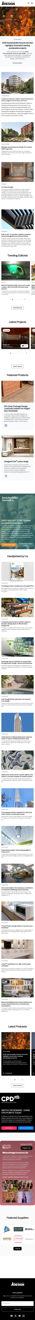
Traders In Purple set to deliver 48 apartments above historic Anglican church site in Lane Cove (17, 99)
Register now (27, 1148)
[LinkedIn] (19, 1316)
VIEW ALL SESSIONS (26, 1128)
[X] (15, 1316)
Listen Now (8, 1073)
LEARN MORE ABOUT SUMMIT (25, 544)
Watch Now (9, 1128)
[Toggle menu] (32, 3)
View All (17, 1248)
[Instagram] (23, 1316)
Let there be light (7, 187)
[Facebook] (11, 1316)
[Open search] (28, 3)
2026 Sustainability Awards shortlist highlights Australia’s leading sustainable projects (17, 45)
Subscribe (17, 1309)
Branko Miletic (18, 63)
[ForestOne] (6, 476)
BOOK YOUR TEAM (9, 544)
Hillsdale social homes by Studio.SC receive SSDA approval (16, 148)
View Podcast (17, 1085)
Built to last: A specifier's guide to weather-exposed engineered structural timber (16, 235)
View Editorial (17, 308)
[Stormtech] (6, 425)
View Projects (17, 366)
